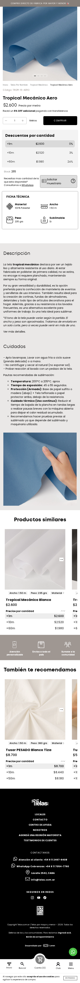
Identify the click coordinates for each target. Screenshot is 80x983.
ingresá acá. (64, 932)
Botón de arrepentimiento (40, 936)
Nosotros (40, 830)
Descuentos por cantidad (30, 135)
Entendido (70, 978)
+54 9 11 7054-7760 (57, 866)
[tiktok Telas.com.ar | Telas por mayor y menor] (44, 897)
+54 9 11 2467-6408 (55, 859)
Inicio (5, 85)
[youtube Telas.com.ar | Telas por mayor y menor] (39, 897)
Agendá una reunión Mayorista (40, 835)
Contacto (40, 819)
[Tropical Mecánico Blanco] (35, 559)
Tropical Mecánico (39, 85)
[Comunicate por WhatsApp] (73, 952)
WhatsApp (27, 185)
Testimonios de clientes (40, 840)
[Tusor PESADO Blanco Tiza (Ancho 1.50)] (35, 709)
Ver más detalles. (14, 331)
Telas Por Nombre (19, 85)
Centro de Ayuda (40, 824)
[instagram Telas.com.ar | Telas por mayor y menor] (32, 897)
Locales (40, 814)
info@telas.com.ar (43, 879)
